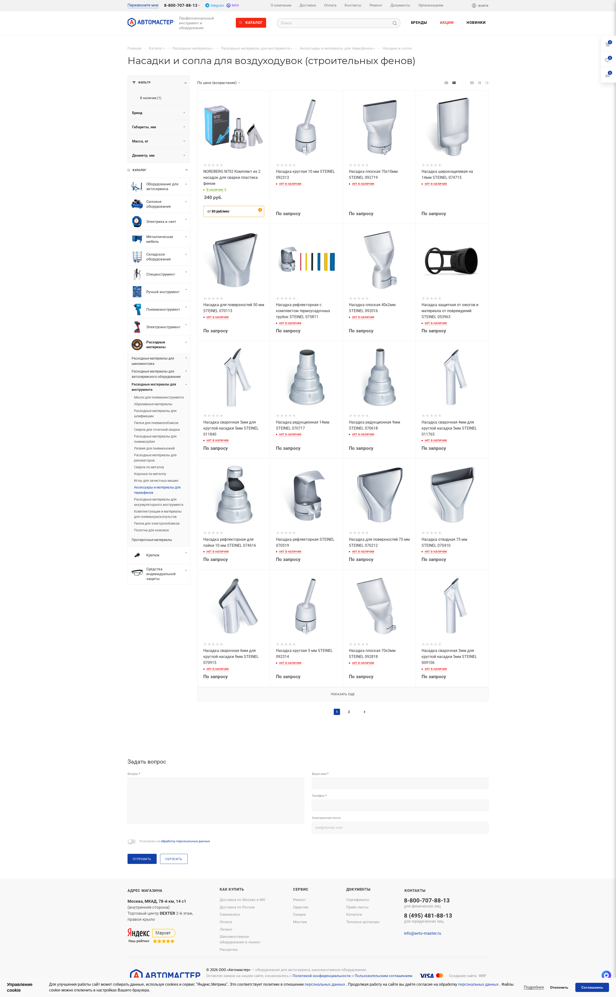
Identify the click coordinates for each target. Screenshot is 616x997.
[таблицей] (487, 83)
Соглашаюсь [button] (592, 987)
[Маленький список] (446, 83)
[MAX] (606, 975)
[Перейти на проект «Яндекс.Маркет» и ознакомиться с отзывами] (152, 936)
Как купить (232, 889)
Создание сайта (462, 976)
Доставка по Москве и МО (242, 900)
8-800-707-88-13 (180, 5)
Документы (358, 889)
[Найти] (395, 23)
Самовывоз (230, 914)
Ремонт (299, 900)
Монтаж (300, 922)
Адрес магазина (145, 890)
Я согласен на (175, 841)
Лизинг (226, 929)
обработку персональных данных (185, 841)
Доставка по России (237, 907)
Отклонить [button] (559, 987)
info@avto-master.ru (422, 933)
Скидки (299, 914)
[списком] (479, 83)
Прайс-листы (357, 907)
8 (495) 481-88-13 (428, 918)
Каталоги (354, 914)
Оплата (226, 922)
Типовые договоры (363, 922)
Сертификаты (357, 900)
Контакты (414, 890)
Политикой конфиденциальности (322, 976)
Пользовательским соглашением (383, 976)
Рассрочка (228, 949)
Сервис (300, 889)
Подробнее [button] (534, 987)
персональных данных (325, 984)
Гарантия (300, 907)
